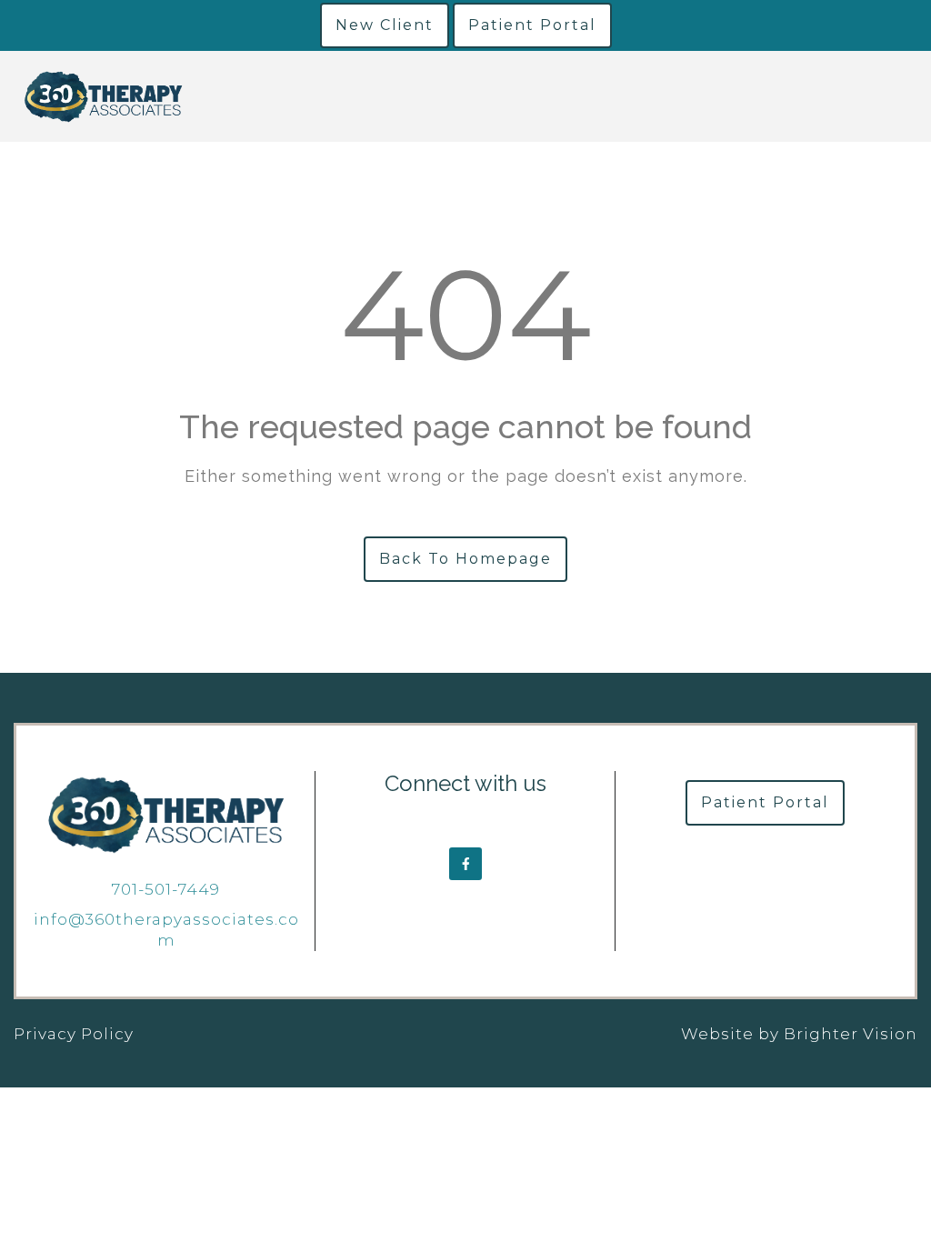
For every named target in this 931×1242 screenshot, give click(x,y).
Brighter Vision (850, 1034)
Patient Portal (532, 25)
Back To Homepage (465, 558)
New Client (384, 25)
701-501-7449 (166, 889)
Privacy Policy (74, 1034)
